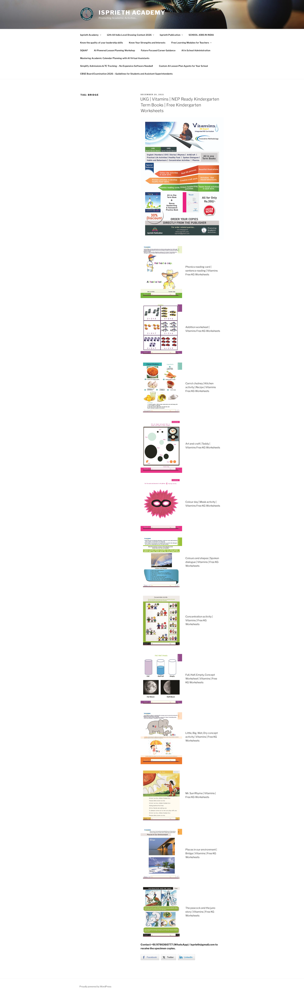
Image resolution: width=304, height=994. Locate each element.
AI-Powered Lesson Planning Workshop (114, 50)
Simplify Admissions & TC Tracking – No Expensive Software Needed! (116, 66)
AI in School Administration (195, 50)
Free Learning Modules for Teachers (190, 42)
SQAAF (84, 50)
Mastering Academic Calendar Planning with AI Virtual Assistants (114, 58)
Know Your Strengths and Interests (147, 42)
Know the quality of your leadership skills (101, 42)
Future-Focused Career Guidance (158, 50)
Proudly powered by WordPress (95, 986)
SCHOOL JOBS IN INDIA (201, 34)
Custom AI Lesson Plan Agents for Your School (183, 66)
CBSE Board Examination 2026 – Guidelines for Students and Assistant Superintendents (126, 73)
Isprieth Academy (132, 12)
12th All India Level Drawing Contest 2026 (129, 34)
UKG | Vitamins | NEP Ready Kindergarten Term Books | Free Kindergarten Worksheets (179, 105)
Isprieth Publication (170, 34)
